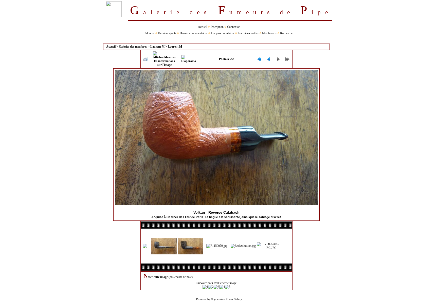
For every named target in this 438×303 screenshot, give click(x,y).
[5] (227, 287)
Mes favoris (269, 33)
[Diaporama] (188, 59)
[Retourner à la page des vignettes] (145, 59)
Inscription (217, 27)
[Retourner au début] (259, 59)
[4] (222, 287)
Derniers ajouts (167, 33)
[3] (216, 287)
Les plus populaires (222, 33)
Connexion (233, 27)
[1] (205, 287)
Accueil (202, 27)
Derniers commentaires (193, 33)
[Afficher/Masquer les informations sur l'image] (164, 59)
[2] (211, 287)
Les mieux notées (248, 33)
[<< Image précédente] (268, 59)
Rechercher (287, 33)
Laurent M (157, 46)
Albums (149, 33)
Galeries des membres (133, 46)
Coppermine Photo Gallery (226, 299)
